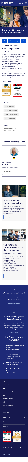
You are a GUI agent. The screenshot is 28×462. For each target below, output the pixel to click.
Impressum (10, 451)
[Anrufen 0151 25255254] (11, 41)
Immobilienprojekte (10, 118)
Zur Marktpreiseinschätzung (14, 303)
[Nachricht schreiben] (4, 41)
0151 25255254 (7, 171)
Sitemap (5, 451)
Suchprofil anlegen (14, 332)
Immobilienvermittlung (11, 110)
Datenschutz (18, 451)
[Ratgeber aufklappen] (24, 422)
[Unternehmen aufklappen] (24, 417)
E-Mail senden (7, 174)
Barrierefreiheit (6, 454)
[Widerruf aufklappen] (24, 426)
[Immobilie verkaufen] (17, 41)
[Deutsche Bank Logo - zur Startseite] (2, 3)
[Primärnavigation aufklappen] (26, 3)
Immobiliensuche (9, 106)
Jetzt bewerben (8, 276)
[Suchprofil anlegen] (23, 41)
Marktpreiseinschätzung (11, 114)
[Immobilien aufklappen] (24, 412)
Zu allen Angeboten (8, 217)
